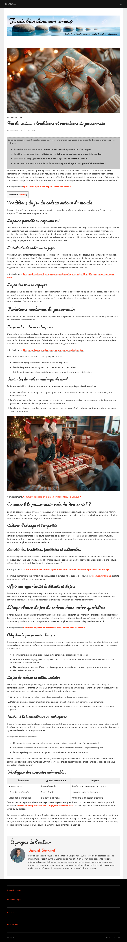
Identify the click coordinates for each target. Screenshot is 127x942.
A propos (11, 912)
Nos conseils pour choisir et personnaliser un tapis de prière (53, 350)
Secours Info (12, 924)
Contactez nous (14, 890)
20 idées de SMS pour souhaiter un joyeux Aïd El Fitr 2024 (44, 805)
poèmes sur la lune (101, 575)
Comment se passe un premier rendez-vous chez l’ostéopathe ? (54, 627)
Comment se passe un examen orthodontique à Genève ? (52, 496)
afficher (22, 194)
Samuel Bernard (41, 850)
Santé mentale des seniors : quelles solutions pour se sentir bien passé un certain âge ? (66, 569)
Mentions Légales (14, 899)
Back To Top (111, 937)
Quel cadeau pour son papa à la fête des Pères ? (47, 186)
